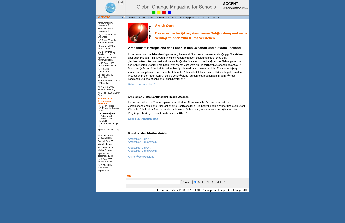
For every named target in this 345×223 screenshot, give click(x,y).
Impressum (103, 170)
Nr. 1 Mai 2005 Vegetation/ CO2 (106, 166)
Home (132, 17)
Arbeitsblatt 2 (107, 118)
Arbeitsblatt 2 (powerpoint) (143, 150)
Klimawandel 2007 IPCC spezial (106, 47)
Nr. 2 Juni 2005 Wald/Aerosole (105, 160)
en (198, 17)
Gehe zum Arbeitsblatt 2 (143, 118)
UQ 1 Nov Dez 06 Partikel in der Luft (106, 53)
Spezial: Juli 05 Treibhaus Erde (105, 154)
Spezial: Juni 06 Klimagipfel (105, 76)
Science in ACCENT (166, 17)
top (128, 175)
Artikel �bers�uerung (141, 156)
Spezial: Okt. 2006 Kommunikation (107, 58)
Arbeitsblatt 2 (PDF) (139, 147)
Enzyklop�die (187, 17)
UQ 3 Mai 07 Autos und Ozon (107, 35)
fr (203, 17)
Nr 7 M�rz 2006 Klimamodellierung (106, 88)
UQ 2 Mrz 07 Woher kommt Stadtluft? (107, 41)
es (208, 17)
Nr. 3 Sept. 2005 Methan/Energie (105, 148)
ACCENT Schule (146, 17)
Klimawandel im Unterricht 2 (105, 29)
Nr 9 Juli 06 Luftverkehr (103, 70)
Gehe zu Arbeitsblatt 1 (141, 84)
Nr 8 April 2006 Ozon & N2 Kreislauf (109, 81)
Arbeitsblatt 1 (107, 116)
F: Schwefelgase (107, 106)
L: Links (103, 121)
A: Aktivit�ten (107, 113)
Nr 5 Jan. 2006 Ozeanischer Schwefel (105, 101)
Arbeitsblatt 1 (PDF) (139, 138)
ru (214, 17)
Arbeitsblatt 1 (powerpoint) (143, 141)
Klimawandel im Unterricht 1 (105, 24)
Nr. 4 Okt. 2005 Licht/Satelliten (105, 136)
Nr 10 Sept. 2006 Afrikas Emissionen (107, 64)
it (218, 17)
